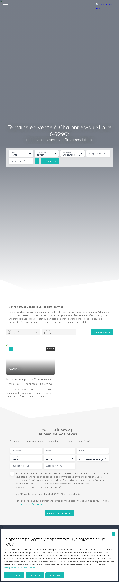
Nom (48, 450)
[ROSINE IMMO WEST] (106, 6)
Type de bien (41, 152)
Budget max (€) (96, 153)
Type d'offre (15, 152)
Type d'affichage (14, 331)
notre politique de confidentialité (19, 567)
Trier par (47, 331)
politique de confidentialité (29, 504)
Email (82, 450)
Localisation (66, 152)
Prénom (16, 450)
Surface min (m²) (19, 161)
